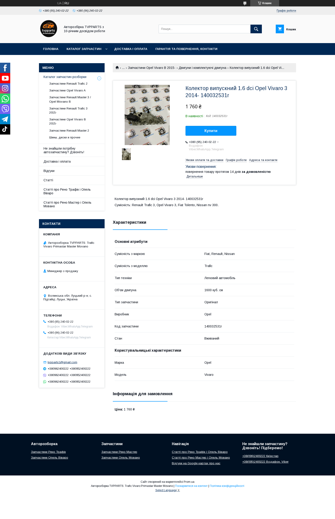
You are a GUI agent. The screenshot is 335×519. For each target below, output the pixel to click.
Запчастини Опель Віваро (49, 457)
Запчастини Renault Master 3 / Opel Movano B (70, 99)
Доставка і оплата (130, 49)
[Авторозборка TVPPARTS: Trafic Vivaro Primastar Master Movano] (48, 37)
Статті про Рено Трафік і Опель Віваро (67, 191)
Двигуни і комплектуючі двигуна (202, 68)
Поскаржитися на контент (191, 486)
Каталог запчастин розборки (65, 77)
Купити (210, 131)
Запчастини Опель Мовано (120, 457)
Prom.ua (189, 481)
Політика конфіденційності (227, 486)
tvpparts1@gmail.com (62, 362)
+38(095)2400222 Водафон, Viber (265, 461)
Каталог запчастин (84, 49)
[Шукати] (256, 29)
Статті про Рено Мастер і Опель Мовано (67, 204)
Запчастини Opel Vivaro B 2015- (151, 68)
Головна (50, 49)
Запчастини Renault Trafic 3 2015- (68, 110)
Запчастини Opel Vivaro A (67, 90)
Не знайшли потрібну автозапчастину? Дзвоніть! (64, 150)
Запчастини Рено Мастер (119, 452)
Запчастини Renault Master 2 (69, 130)
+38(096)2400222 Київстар (260, 456)
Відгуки (49, 171)
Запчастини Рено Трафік (48, 452)
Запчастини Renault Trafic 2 (68, 83)
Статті (48, 180)
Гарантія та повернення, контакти (186, 49)
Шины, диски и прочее (64, 137)
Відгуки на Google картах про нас (196, 463)
